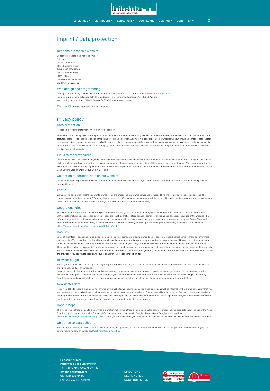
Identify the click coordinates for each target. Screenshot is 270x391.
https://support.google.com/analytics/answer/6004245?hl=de (87, 226)
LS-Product (102, 20)
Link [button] (138, 327)
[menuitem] (81, 21)
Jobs (180, 20)
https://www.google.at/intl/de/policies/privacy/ (80, 316)
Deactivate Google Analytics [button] (106, 330)
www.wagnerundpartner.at (158, 93)
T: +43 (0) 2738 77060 (72, 367)
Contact (164, 20)
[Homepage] (134, 8)
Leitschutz (124, 20)
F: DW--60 (92, 367)
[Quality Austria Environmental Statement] (199, 376)
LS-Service (80, 20)
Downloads (146, 20)
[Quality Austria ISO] (173, 375)
